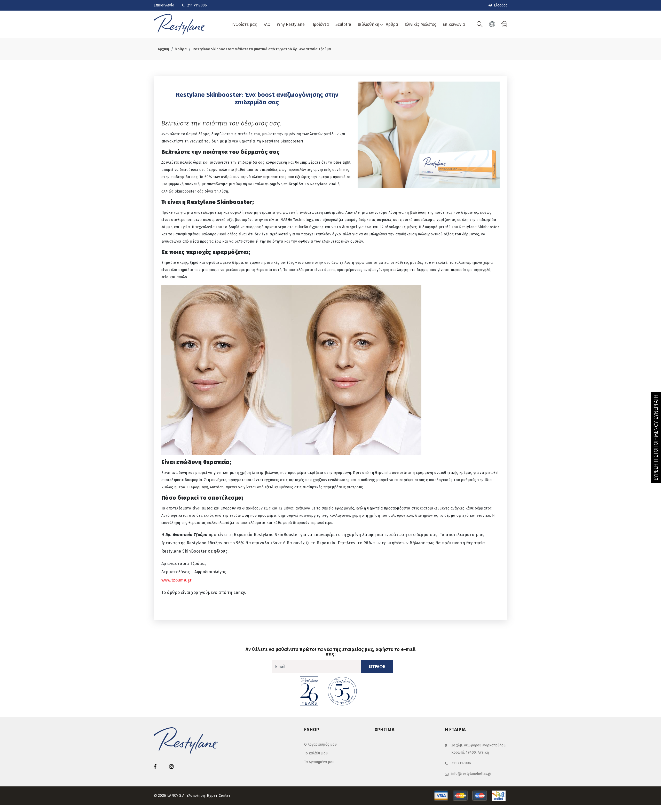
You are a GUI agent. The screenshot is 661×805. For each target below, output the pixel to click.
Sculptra (343, 24)
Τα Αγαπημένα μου (319, 762)
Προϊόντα (320, 24)
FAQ (266, 24)
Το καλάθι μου (316, 753)
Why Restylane (291, 24)
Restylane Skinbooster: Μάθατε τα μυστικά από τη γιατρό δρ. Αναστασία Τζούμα (262, 49)
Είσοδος (500, 5)
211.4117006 (197, 5)
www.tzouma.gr (176, 580)
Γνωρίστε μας (244, 24)
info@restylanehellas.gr (471, 773)
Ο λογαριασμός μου (320, 744)
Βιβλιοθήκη (368, 24)
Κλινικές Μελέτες (420, 24)
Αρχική (163, 49)
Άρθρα (392, 24)
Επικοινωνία (164, 5)
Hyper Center (218, 795)
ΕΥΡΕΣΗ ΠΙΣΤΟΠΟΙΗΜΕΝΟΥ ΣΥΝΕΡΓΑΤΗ (655, 437)
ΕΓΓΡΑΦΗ (377, 666)
